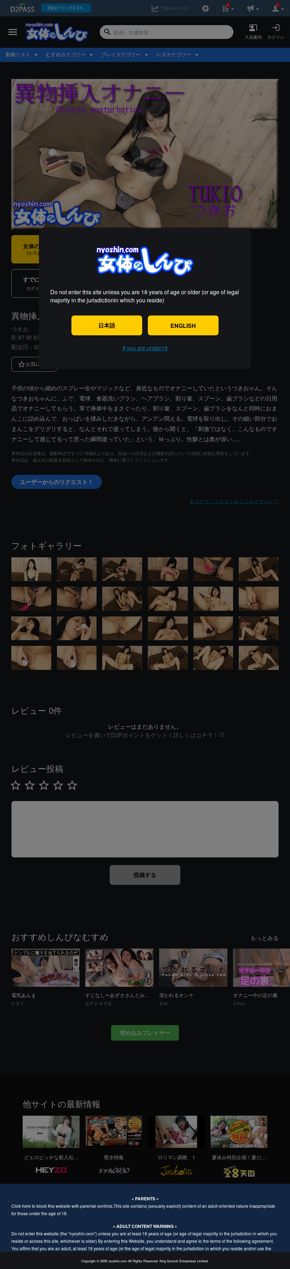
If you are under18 (145, 348)
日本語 (106, 325)
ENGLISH (183, 325)
